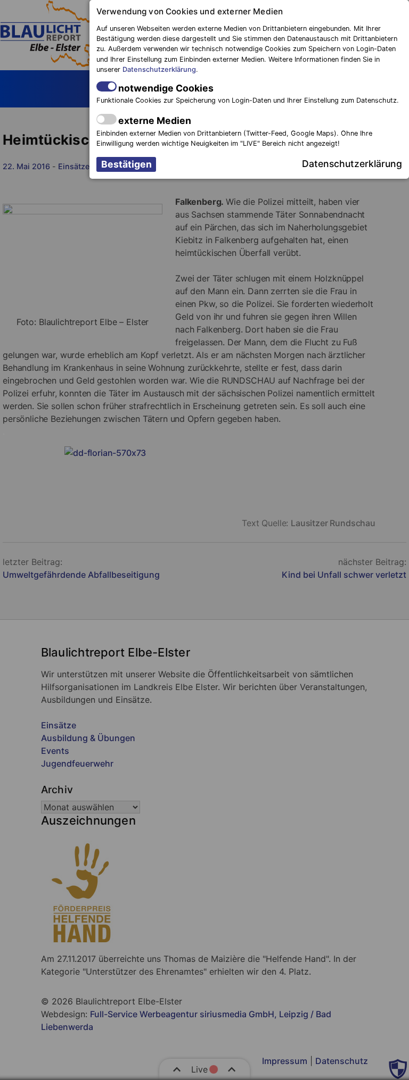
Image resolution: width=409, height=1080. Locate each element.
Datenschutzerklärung (159, 69)
